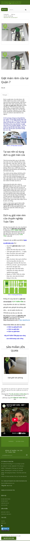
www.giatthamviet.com (9, 481)
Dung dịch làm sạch (6, 514)
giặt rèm (4, 390)
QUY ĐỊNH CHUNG (20, 441)
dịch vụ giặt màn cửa (18, 390)
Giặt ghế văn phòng (15, 378)
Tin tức (3, 521)
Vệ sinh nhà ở (4, 501)
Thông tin (4, 95)
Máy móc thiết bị (5, 512)
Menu (5, 9)
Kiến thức (3, 523)
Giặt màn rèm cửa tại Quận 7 (11, 17)
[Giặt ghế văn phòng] (15, 365)
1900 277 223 (7, 318)
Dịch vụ (13, 14)
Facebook (11, 441)
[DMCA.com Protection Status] (5, 529)
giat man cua (14, 388)
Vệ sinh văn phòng (8, 16)
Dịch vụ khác (4, 505)
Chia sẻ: (3, 88)
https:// (10, 320)
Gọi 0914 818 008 (9, 538)
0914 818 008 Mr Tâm (10, 490)
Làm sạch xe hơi (5, 503)
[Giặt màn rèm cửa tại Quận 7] (15, 60)
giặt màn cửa (7, 388)
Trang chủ (6, 14)
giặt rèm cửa (10, 390)
